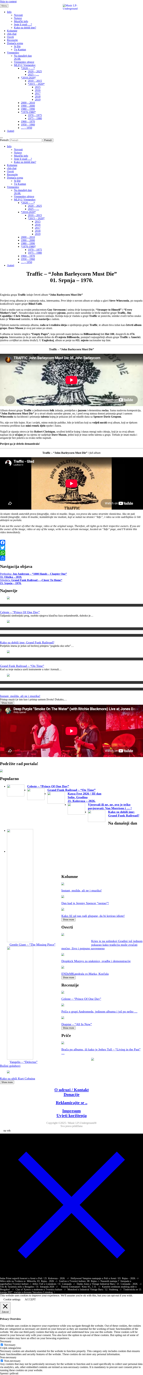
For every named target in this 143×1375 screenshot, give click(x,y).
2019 (37, 99)
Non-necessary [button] (8, 1357)
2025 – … (33, 74)
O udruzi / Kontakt (71, 1090)
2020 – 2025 (35, 71)
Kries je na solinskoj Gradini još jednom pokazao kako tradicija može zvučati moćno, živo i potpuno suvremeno (101, 944)
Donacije (72, 1094)
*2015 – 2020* (36, 83)
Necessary (10, 1344)
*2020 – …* (28, 68)
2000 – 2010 (28, 102)
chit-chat (11, 33)
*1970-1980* (28, 112)
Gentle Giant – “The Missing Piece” (32, 944)
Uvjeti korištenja (72, 1115)
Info (9, 11)
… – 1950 (26, 127)
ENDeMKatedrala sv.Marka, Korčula (85, 974)
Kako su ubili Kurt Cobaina (17, 1078)
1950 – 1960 (28, 124)
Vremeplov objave (24, 62)
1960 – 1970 (28, 121)
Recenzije (12, 40)
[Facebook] (71, 542)
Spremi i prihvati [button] (9, 1373)
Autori (10, 130)
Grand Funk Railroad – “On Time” (22, 666)
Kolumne (12, 30)
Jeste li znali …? (23, 24)
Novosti (18, 15)
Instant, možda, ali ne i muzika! (20, 696)
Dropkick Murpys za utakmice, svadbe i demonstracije (96, 961)
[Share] (71, 558)
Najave (18, 18)
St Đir (17, 46)
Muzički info (21, 21)
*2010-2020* (28, 77)
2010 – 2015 (35, 80)
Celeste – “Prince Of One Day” (20, 612)
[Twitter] (71, 547)
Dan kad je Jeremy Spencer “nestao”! (85, 903)
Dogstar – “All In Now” (76, 1024)
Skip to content (8, 1)
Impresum (71, 1111)
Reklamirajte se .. (71, 1102)
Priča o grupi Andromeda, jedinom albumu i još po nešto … (99, 1011)
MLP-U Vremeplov (25, 65)
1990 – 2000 (28, 105)
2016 (37, 90)
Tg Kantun (20, 49)
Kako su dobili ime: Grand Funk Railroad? (27, 642)
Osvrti (10, 36)
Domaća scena (15, 43)
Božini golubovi (10, 1066)
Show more (7, 703)
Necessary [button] (5, 1341)
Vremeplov (13, 52)
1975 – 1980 (35, 118)
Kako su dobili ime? (25, 27)
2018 (37, 96)
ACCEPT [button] (30, 1299)
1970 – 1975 (35, 115)
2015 (37, 87)
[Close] (71, 1275)
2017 (37, 93)
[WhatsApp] (71, 552)
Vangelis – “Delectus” (23, 1062)
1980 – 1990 (28, 108)
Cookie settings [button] (11, 1299)
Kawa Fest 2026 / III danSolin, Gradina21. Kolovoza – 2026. (84, 797)
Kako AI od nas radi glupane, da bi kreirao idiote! (93, 916)
